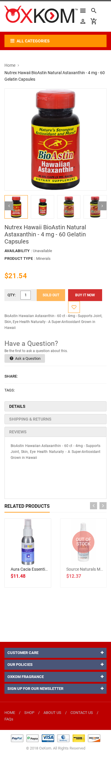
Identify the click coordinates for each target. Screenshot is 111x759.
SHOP (29, 712)
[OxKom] (55, 738)
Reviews (18, 431)
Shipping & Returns (30, 419)
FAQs (8, 719)
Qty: (11, 295)
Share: (11, 376)
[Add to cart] (34, 561)
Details (17, 406)
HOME (9, 712)
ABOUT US (52, 712)
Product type (18, 258)
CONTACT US (81, 712)
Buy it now (85, 295)
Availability (17, 251)
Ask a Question (27, 358)
